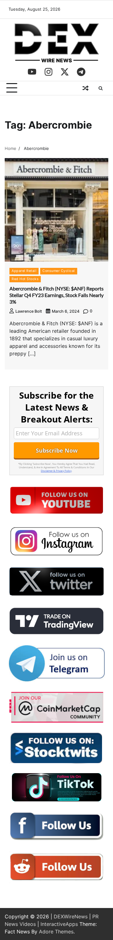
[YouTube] (32, 71)
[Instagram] (48, 71)
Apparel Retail (24, 271)
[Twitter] (64, 71)
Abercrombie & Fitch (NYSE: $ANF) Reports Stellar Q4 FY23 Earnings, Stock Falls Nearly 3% (56, 295)
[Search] (100, 88)
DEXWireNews (71, 916)
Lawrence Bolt (28, 311)
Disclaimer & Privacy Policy (56, 470)
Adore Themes (56, 931)
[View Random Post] (85, 88)
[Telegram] (81, 71)
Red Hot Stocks (25, 279)
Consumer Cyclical (58, 271)
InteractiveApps (59, 924)
